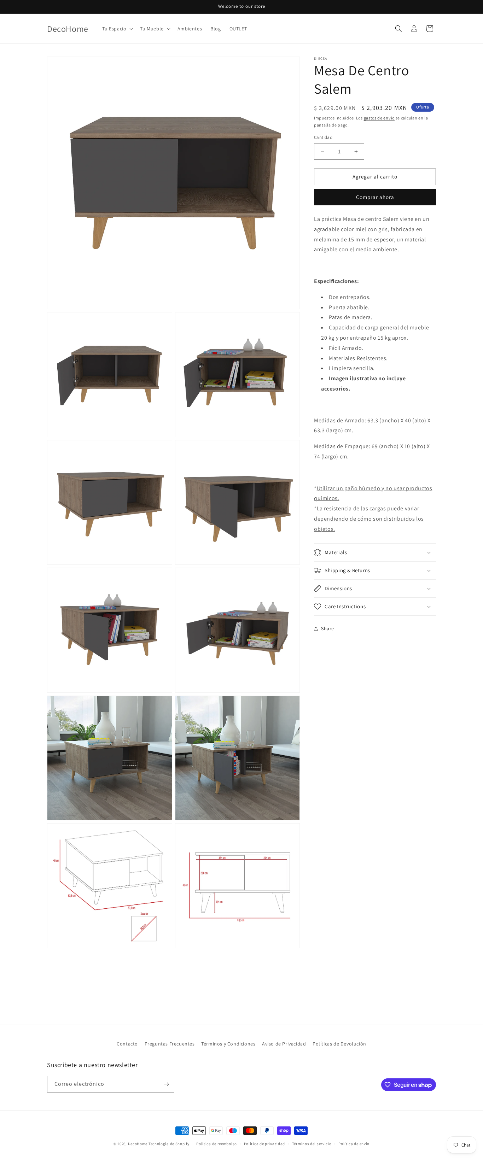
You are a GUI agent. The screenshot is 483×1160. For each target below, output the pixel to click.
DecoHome (138, 1143)
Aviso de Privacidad (284, 1044)
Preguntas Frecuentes (170, 1044)
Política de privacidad (264, 1143)
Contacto (127, 1044)
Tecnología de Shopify (169, 1143)
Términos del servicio (312, 1143)
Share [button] (327, 628)
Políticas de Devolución (339, 1044)
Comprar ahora (375, 197)
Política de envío (353, 1143)
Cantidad (323, 138)
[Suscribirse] (166, 1084)
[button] (117, 28)
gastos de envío (379, 118)
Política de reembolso (216, 1143)
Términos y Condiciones (228, 1044)
